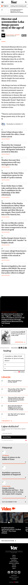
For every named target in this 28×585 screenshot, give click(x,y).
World (14, 565)
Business (14, 560)
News (14, 555)
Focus (14, 557)
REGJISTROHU (7, 437)
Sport (14, 568)
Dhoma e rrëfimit (14, 563)
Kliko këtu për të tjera (19, 342)
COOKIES (14, 579)
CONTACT (14, 575)
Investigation (14, 558)
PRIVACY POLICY (14, 577)
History (14, 566)
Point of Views (14, 561)
